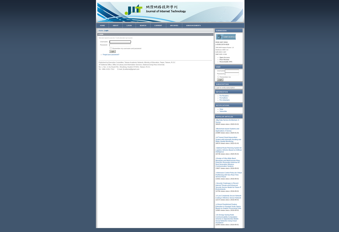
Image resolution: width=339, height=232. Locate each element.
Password (220, 74)
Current (158, 25)
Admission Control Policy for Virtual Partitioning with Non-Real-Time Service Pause (229, 175)
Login (129, 25)
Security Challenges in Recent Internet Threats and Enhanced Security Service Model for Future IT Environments (228, 186)
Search (143, 25)
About (116, 25)
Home (102, 25)
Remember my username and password (126, 48)
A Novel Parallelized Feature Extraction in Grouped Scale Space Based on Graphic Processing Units (228, 206)
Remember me (225, 77)
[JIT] (226, 39)
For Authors (224, 98)
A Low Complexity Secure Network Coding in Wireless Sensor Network (228, 197)
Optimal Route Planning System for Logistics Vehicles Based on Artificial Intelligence (229, 150)
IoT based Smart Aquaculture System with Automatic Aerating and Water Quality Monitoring (228, 139)
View (221, 109)
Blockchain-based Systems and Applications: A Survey (227, 130)
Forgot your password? (111, 55)
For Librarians (225, 100)
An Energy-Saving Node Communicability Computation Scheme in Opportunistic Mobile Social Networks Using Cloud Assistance (227, 219)
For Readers (224, 96)
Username (221, 71)
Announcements (193, 25)
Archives (174, 25)
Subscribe (223, 111)
